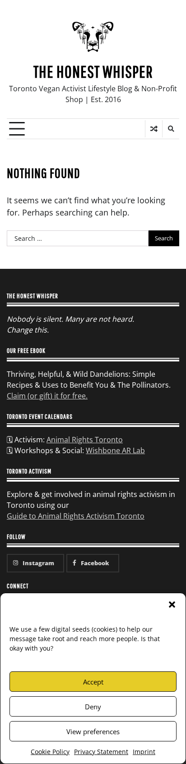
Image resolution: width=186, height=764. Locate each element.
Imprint (144, 751)
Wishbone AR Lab (115, 450)
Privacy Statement (101, 751)
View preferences (93, 731)
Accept (93, 681)
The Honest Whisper (93, 71)
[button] (172, 604)
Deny (93, 706)
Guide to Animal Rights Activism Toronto (75, 516)
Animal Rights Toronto (84, 440)
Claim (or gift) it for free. (47, 396)
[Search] (170, 128)
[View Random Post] (153, 128)
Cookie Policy (50, 751)
